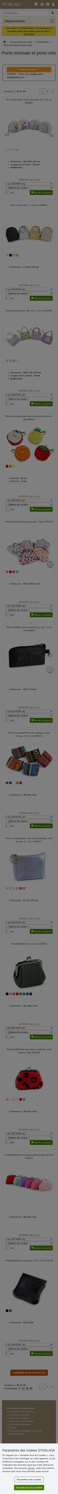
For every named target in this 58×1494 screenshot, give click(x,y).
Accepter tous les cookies (29, 1487)
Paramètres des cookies (29, 1479)
